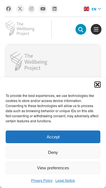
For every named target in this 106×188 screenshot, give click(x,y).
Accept (53, 136)
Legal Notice (65, 180)
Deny (53, 152)
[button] (97, 84)
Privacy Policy (42, 180)
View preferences (53, 167)
